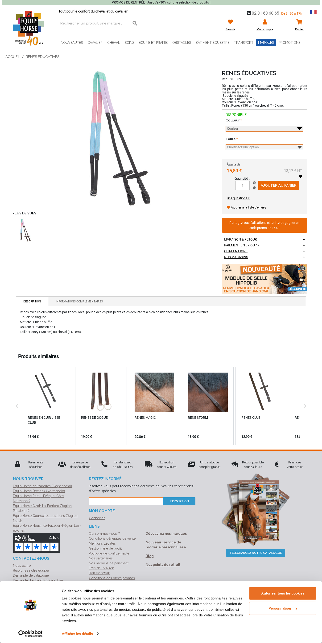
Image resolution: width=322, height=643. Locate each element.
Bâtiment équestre (212, 42)
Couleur (233, 120)
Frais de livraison (101, 568)
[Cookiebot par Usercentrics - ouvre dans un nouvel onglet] (30, 633)
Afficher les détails (77, 634)
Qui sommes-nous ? (104, 533)
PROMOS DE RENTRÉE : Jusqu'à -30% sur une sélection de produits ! (161, 2)
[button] (17, 406)
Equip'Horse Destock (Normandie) (39, 491)
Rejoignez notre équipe (31, 570)
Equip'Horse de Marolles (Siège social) (42, 486)
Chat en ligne (236, 251)
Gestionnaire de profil (105, 548)
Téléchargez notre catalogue (256, 553)
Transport (243, 42)
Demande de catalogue (31, 575)
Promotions (289, 42)
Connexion (97, 518)
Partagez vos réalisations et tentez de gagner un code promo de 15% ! (264, 225)
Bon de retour (99, 573)
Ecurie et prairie (153, 42)
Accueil (12, 57)
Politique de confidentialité (109, 553)
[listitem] (47, 406)
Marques (266, 42)
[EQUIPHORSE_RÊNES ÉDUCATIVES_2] (24, 230)
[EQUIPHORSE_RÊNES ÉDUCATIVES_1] (112, 138)
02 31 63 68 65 (265, 13)
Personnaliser (279, 608)
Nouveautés (72, 42)
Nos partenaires (101, 558)
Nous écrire (22, 565)
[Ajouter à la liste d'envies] (300, 176)
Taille (231, 139)
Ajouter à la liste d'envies (248, 207)
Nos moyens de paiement (108, 563)
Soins (129, 42)
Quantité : (242, 178)
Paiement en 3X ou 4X (242, 245)
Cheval (113, 42)
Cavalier (95, 42)
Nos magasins (236, 257)
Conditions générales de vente (112, 538)
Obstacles (181, 42)
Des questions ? (238, 198)
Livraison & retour (240, 239)
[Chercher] (135, 23)
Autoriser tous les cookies (282, 593)
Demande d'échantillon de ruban (38, 580)
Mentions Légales (102, 543)
